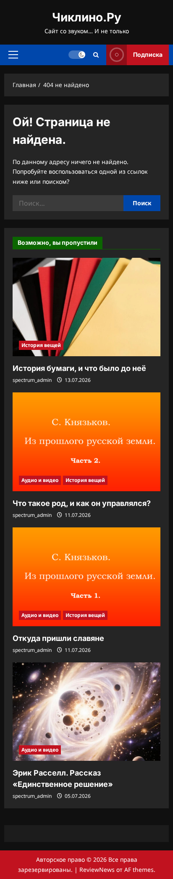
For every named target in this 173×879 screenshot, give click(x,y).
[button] (13, 55)
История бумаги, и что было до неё (79, 368)
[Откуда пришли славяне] (86, 576)
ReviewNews (97, 870)
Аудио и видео (39, 480)
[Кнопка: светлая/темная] (76, 54)
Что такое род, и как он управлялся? (82, 503)
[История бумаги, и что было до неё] (86, 307)
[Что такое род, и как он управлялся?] (86, 441)
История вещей (41, 345)
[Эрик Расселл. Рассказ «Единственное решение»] (86, 711)
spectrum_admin (32, 380)
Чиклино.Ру (86, 17)
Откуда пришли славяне (58, 638)
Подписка (148, 54)
